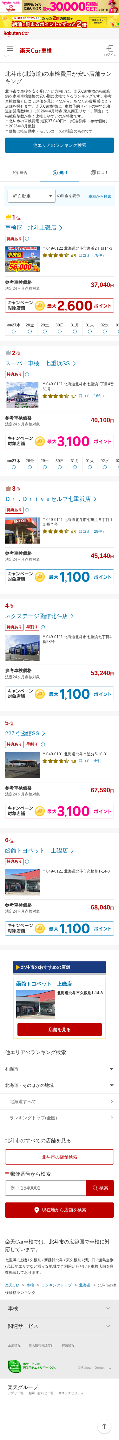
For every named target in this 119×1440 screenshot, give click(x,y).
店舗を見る (60, 1029)
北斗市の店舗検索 (59, 1156)
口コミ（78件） (92, 255)
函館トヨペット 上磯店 (44, 984)
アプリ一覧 (15, 1393)
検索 (103, 1187)
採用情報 (68, 1345)
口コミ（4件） (91, 761)
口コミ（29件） (92, 531)
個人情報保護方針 (41, 1345)
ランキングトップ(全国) (33, 1117)
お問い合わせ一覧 (41, 1393)
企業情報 (14, 1345)
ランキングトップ (56, 1285)
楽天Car (12, 1285)
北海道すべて (23, 1101)
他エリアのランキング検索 (59, 145)
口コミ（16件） (92, 396)
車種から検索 (100, 196)
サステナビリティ (71, 1393)
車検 (30, 1285)
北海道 (84, 1285)
